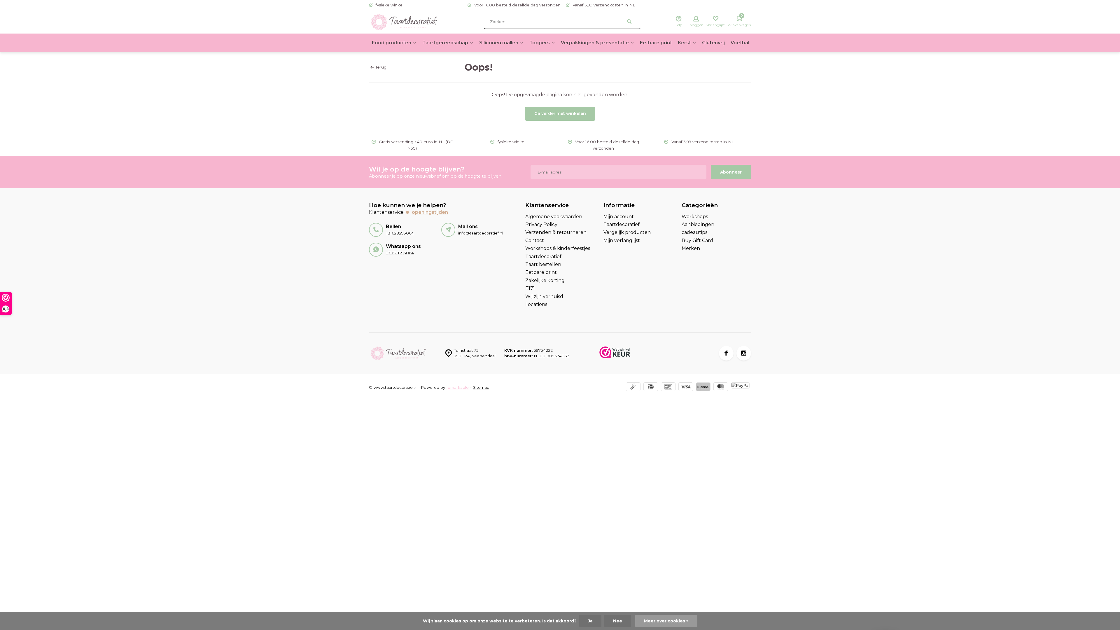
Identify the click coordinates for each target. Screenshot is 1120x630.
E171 (530, 288)
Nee (617, 621)
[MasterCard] (720, 387)
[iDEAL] (650, 387)
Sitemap (481, 387)
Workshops (695, 216)
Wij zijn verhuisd (544, 296)
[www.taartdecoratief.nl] (404, 22)
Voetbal (740, 43)
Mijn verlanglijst (621, 240)
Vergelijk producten (627, 232)
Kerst (684, 43)
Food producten (391, 43)
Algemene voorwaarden (553, 216)
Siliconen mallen (498, 43)
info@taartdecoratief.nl (480, 233)
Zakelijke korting (545, 280)
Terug (380, 67)
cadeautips (694, 232)
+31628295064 (400, 233)
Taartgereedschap (445, 43)
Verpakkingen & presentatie (595, 43)
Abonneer (731, 172)
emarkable (458, 387)
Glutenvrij (713, 43)
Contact (534, 240)
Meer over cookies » (666, 621)
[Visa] (685, 387)
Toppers (539, 43)
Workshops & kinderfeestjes (557, 248)
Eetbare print (656, 43)
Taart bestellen (543, 264)
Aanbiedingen (698, 224)
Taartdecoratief (543, 256)
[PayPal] (740, 387)
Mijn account (618, 216)
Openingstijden (430, 212)
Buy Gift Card (697, 240)
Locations (536, 304)
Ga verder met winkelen (560, 113)
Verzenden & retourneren (556, 232)
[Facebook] (726, 353)
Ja (590, 621)
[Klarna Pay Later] (703, 387)
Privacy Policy (541, 224)
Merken (691, 248)
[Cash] (633, 387)
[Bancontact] (668, 387)
